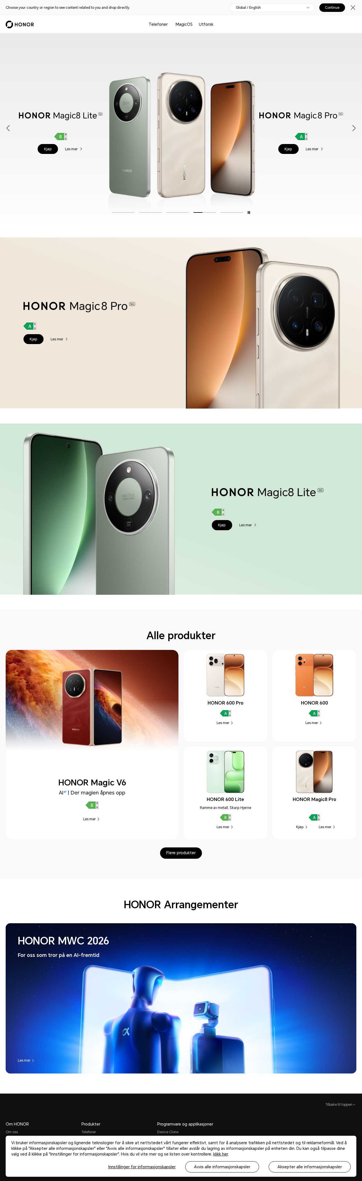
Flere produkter (181, 853)
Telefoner (158, 24)
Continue (332, 8)
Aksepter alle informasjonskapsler (309, 1167)
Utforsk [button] (206, 24)
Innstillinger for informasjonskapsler (142, 1167)
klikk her (220, 1154)
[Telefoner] (170, 24)
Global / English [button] (248, 8)
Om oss (12, 1132)
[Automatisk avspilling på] (248, 213)
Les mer (72, 148)
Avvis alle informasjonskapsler (222, 1167)
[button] (48, 149)
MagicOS (184, 24)
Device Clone (167, 1132)
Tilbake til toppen (339, 1105)
